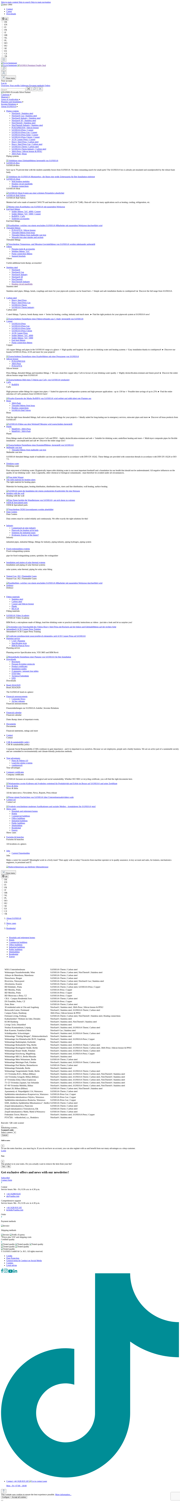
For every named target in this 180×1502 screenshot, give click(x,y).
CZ (5, 53)
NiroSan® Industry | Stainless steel (26, 118)
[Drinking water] (15, 477)
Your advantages (13, 758)
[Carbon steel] (44, 319)
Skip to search (25, 2)
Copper (9, 321)
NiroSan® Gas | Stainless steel (24, 116)
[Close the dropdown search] (40, 89)
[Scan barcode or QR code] (28, 89)
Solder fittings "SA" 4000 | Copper (26, 211)
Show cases (11, 809)
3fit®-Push (16, 403)
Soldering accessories (20, 218)
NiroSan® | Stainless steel (22, 113)
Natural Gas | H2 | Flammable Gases (21, 576)
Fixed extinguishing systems (18, 549)
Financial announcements (16, 696)
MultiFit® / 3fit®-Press (21, 429)
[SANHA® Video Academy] (61, 627)
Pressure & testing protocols (23, 664)
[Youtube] (10, 1272)
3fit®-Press (16, 363)
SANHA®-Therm (19, 305)
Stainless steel (12, 267)
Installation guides (19, 669)
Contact (9, 9)
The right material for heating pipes (20, 480)
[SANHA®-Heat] (35, 193)
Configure (5, 1497)
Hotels (14, 813)
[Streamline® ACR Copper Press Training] (46, 636)
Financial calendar (13, 712)
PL (5, 40)
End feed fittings (13, 209)
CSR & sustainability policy (18, 742)
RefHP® (15, 384)
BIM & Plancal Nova (20, 645)
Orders (47, 85)
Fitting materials (13, 597)
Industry (9, 525)
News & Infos (12, 786)
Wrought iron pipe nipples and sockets (27, 237)
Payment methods (37, 85)
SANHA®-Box (13, 163)
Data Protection (12, 1258)
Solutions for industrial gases (23, 533)
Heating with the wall (15, 493)
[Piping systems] (32, 160)
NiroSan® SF (17, 277)
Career (9, 11)
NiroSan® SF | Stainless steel (24, 120)
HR (5, 35)
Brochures (16, 662)
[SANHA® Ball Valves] (35, 207)
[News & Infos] (40, 797)
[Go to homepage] (9, 63)
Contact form (6, 1180)
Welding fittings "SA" (21, 251)
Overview (5, 85)
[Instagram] (6, 1272)
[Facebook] (2, 1272)
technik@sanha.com (14, 1210)
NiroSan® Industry (20, 274)
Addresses (24, 85)
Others (9, 246)
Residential (16, 828)
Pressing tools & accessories (23, 249)
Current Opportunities (21, 853)
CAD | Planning (18, 641)
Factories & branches (15, 837)
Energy (15, 830)
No (9, 1167)
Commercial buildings (21, 816)
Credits (9, 1256)
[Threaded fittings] (50, 244)
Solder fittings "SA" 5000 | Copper (26, 214)
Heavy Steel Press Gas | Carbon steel (27, 144)
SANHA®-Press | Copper (22, 130)
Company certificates (15, 772)
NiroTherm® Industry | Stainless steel (27, 125)
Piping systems (12, 111)
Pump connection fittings (22, 254)
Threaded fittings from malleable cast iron (29, 235)
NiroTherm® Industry (21, 282)
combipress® (17, 765)
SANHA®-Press (19, 323)
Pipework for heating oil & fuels (25, 530)
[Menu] (3, 60)
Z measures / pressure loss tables (25, 671)
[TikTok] (90, 1477)
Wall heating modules (21, 181)
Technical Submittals (20, 676)
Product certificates (19, 666)
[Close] (2, 1500)
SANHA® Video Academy (17, 615)
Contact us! (11, 799)
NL (5, 38)
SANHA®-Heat (13, 179)
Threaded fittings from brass (23, 232)
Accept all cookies (19, 1497)
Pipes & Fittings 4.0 (20, 760)
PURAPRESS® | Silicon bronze (25, 127)
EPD (14, 678)
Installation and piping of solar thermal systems (25, 562)
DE (5, 22)
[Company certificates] (61, 783)
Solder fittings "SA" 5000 (22, 338)
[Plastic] (40, 445)
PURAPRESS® (18, 361)
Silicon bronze (12, 359)
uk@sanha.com (12, 1196)
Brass (8, 401)
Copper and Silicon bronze (23, 604)
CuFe (8, 382)
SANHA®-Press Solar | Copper (25, 135)
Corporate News (18, 699)
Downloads (11, 14)
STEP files (16, 673)
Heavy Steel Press (19, 300)
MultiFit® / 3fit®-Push (21, 431)
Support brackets (19, 256)
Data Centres (11, 512)
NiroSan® (16, 270)
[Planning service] (38, 657)
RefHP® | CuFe (18, 216)
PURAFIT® (17, 366)
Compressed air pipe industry (24, 528)
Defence (9, 585)
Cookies (9, 1263)
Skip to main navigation (41, 2)
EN (5, 24)
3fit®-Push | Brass (19, 154)
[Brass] (39, 424)
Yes (3, 1167)
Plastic (9, 426)
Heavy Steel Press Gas (21, 303)
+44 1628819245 (13, 1194)
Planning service (13, 638)
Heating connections (20, 186)
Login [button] (3, 1151)
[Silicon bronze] (37, 380)
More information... (63, 1494)
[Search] (3, 69)
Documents (11, 724)
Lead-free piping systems (22, 763)
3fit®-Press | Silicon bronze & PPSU (27, 151)
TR (5, 56)
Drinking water (12, 463)
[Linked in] (15, 1272)
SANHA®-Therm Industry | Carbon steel (29, 149)
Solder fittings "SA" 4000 (22, 335)
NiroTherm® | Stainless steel (23, 123)
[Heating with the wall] (40, 500)
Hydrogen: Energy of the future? (25, 535)
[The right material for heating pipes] (43, 491)
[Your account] (3, 73)
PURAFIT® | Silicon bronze (24, 230)
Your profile (15, 85)
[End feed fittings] (54, 225)
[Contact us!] (51, 806)
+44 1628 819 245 (14, 1207)
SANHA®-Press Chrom (22, 331)
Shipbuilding (17, 825)
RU (5, 46)
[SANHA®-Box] (50, 177)
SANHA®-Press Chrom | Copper (26, 137)
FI (5, 27)
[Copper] (42, 356)
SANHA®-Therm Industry (23, 307)
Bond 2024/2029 (13, 685)
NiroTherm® (17, 279)
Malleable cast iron (14, 447)
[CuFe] (48, 398)
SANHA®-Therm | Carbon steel (25, 146)
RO (5, 43)
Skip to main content (10, 2)
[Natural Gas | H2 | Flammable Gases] (54, 583)
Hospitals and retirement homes (25, 811)
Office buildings (18, 818)
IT (5, 32)
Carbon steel (11, 298)
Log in (4, 83)
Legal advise (11, 1265)
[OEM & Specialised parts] (29, 509)
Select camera (7, 1132)
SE (5, 48)
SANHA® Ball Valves (15, 195)
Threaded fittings (13, 228)
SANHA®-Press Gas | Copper (24, 132)
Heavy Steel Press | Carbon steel (25, 142)
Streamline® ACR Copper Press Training (23, 629)
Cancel (4, 1135)
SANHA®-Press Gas (21, 326)
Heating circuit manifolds (22, 184)
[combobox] (13, 89)
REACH (15, 609)
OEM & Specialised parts (17, 502)
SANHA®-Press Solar (21, 328)
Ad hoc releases (18, 701)
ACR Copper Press (20, 333)
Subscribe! (5, 1178)
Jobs (8, 851)
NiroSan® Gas (18, 272)
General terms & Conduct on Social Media (24, 1260)
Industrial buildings (20, 821)
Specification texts (19, 643)
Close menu (10, 78)
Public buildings (18, 823)
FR (5, 30)
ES (5, 51)
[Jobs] (27, 867)
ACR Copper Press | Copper (23, 139)
